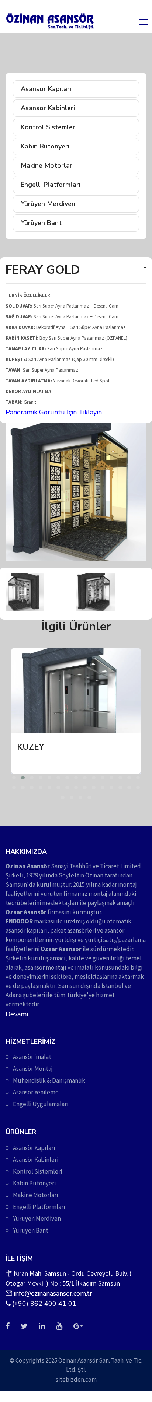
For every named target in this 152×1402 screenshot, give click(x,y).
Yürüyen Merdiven (48, 203)
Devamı (17, 1014)
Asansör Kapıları (46, 88)
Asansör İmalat (32, 1057)
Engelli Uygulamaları (41, 1104)
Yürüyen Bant (41, 222)
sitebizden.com (76, 1379)
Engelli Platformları (50, 184)
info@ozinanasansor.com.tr (53, 1293)
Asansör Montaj (33, 1069)
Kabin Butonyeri (45, 146)
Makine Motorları (47, 165)
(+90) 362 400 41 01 (44, 1303)
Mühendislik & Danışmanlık (49, 1080)
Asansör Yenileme (36, 1092)
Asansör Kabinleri (48, 108)
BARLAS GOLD (100, 747)
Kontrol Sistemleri (49, 127)
